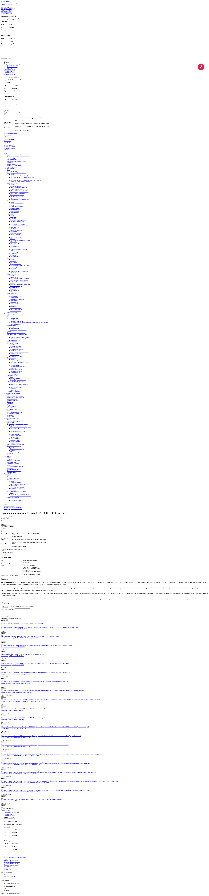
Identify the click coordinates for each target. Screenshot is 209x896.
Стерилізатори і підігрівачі (17, 487)
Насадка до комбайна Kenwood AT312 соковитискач (15, 737)
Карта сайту (17, 893)
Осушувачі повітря (15, 311)
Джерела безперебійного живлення (17, 161)
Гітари (12, 432)
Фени (12, 283)
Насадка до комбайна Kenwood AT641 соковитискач (15, 746)
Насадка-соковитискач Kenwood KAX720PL (13, 647)
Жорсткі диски (11, 407)
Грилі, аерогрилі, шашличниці (18, 224)
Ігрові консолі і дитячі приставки (16, 491)
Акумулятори (11, 158)
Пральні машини (15, 208)
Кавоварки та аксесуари (17, 230)
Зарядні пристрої (12, 167)
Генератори (10, 331)
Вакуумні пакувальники (17, 221)
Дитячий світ (7, 474)
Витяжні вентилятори (16, 196)
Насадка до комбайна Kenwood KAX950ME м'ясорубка (16, 692)
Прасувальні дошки (15, 264)
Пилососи (13, 268)
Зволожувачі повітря (16, 309)
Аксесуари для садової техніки (19, 362)
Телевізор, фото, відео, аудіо (11, 418)
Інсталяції (13, 388)
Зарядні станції (11, 164)
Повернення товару (12, 67)
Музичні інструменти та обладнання (17, 424)
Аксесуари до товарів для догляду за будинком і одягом (25, 180)
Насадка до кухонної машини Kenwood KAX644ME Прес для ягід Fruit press (22, 701)
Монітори (10, 402)
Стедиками (10, 454)
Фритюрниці (14, 252)
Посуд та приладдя (12, 343)
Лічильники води (15, 340)
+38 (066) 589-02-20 (6, 10)
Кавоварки (13, 228)
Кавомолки (13, 231)
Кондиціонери (14, 302)
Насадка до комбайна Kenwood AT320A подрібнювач (15, 674)
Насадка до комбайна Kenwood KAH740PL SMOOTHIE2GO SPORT (20, 755)
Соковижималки (15, 247)
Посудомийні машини (16, 206)
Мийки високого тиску (13, 460)
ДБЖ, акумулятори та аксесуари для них (15, 153)
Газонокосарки (14, 365)
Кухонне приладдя (15, 347)
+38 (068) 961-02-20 (6, 4)
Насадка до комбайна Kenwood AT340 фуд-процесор (15, 683)
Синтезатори (14, 437)
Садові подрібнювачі (16, 369)
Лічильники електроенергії (18, 338)
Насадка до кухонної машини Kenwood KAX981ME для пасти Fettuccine (21, 791)
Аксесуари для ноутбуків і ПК (15, 397)
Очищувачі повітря (15, 308)
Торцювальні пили (15, 324)
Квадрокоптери (11, 472)
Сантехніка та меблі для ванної (15, 381)
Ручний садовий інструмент (18, 380)
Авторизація (7, 141)
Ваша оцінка (4, 607)
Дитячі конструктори (13, 478)
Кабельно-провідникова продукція (16, 333)
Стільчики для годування (17, 488)
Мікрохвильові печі (15, 237)
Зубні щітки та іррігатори (17, 281)
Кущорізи (13, 368)
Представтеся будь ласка (8, 609)
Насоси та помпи (12, 341)
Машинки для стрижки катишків (19, 265)
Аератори (13, 363)
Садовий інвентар (12, 375)
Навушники (10, 405)
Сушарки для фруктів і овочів (18, 249)
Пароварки (13, 245)
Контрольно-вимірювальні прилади (17, 334)
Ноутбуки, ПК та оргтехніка (12, 393)
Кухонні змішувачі (15, 387)
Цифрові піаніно (15, 443)
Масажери (13, 291)
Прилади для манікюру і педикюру (20, 284)
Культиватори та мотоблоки (18, 366)
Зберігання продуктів (16, 356)
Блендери (13, 218)
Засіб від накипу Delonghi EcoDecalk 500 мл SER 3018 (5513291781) (19, 637)
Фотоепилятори (14, 287)
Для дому (9, 258)
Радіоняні (13, 490)
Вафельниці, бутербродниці (18, 220)
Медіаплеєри (10, 422)
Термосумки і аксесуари (14, 469)
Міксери (12, 239)
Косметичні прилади (16, 286)
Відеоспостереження (13, 413)
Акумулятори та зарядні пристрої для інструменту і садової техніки (29, 322)
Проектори (10, 453)
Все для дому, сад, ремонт (11, 314)
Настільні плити (15, 243)
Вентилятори (14, 300)
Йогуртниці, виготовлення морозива (20, 225)
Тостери (12, 250)
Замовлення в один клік (7, 526)
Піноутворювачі (14, 246)
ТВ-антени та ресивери (16, 452)
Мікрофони (10, 403)
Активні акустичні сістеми (17, 431)
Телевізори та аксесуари (14, 446)
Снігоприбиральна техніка (14, 391)
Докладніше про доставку (11, 133)
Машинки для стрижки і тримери (19, 278)
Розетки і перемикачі (16, 269)
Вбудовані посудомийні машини (19, 192)
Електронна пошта (6, 611)
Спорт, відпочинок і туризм (11, 463)
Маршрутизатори (12, 399)
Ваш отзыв (4, 617)
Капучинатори (14, 227)
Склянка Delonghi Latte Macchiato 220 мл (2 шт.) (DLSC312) (17, 728)
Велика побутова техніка (14, 200)
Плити (12, 205)
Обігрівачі (13, 306)
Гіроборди (10, 468)
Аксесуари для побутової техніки (16, 173)
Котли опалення (14, 303)
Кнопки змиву (14, 390)
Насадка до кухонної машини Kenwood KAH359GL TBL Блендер (19, 773)
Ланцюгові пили (15, 372)
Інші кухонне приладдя (16, 353)
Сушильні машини (15, 209)
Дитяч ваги (13, 485)
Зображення (4, 618)
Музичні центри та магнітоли (15, 444)
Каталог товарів (8, 145)
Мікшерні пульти (15, 440)
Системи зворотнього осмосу (18, 330)
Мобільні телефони (12, 400)
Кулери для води (15, 234)
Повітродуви (14, 374)
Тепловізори (10, 416)
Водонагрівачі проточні (17, 299)
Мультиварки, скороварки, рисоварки (20, 240)
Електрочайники (15, 256)
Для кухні (10, 214)
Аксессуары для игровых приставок (20, 496)
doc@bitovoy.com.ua (6, 13)
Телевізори (13, 450)
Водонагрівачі (14, 297)
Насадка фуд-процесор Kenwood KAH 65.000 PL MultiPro (17, 628)
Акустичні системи (15, 430)
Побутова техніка (9, 168)
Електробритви (14, 290)
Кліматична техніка (12, 293)
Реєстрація (7, 142)
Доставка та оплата (12, 65)
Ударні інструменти (15, 435)
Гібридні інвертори (12, 159)
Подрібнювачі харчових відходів (19, 199)
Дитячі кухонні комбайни (17, 484)
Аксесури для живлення (14, 165)
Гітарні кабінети (15, 434)
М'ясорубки (13, 242)
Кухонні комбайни (15, 233)
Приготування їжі (15, 350)
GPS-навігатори (11, 462)
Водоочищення (11, 325)
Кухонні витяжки (15, 198)
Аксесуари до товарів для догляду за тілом (22, 177)
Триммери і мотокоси (16, 371)
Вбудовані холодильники (17, 195)
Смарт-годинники (12, 406)
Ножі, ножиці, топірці (16, 349)
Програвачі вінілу (15, 441)
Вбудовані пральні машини (18, 193)
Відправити (4, 620)
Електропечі (13, 255)
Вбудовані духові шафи (16, 189)
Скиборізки (13, 236)
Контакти (9, 68)
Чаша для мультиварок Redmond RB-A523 (12, 710)
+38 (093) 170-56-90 (6, 12)
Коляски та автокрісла (13, 497)
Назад (8, 155)
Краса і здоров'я (11, 274)
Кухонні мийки (14, 385)
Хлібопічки (13, 253)
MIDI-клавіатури (15, 438)
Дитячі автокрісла (15, 501)
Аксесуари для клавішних (17, 428)
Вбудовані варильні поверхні (18, 187)
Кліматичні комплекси (16, 305)
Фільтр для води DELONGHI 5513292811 (12, 656)
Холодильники (14, 212)
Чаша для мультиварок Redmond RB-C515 (12, 665)
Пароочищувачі (14, 267)
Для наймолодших (12, 479)
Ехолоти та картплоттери (14, 471)
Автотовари (7, 456)
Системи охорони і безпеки (11, 409)
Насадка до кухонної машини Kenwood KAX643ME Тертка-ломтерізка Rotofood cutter (25, 782)
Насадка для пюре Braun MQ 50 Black (11, 800)
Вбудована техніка (12, 183)
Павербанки (10, 162)
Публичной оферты (39, 623)
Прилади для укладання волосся (19, 280)
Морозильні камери (15, 211)
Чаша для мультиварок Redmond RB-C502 (12, 719)
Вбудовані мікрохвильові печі (18, 190)
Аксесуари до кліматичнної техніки (20, 181)
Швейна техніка (14, 272)
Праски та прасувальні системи (19, 271)
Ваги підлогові (14, 262)
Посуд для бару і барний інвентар (19, 352)
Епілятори (13, 289)
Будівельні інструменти (13, 318)
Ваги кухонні (14, 222)
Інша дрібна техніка (12, 312)
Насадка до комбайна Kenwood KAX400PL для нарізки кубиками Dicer (20, 764)
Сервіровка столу (15, 355)
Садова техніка (11, 358)
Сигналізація (10, 415)
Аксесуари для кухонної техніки (19, 178)
